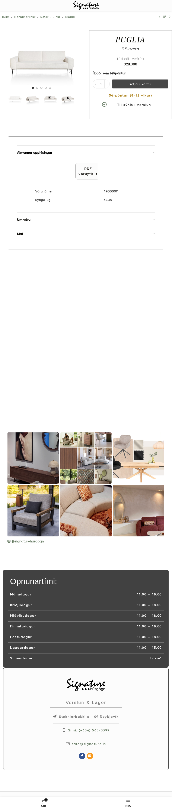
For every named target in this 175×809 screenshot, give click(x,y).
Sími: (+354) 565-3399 (89, 730)
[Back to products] (164, 17)
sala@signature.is (89, 744)
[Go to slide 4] (46, 88)
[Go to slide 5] (50, 88)
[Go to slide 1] (33, 88)
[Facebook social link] (82, 756)
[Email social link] (90, 756)
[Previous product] (159, 17)
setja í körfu (140, 84)
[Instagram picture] (33, 458)
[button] (12, 71)
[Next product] (169, 17)
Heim (6, 17)
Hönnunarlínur (25, 17)
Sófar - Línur (50, 17)
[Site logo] (86, 5)
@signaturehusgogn (28, 541)
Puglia (70, 17)
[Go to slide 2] (37, 88)
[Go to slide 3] (41, 88)
